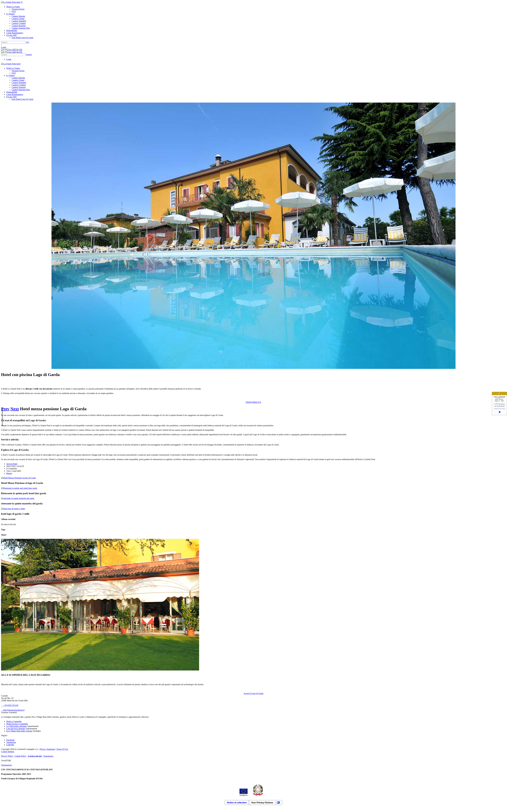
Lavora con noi (35, 756)
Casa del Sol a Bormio (15, 728)
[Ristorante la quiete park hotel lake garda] (19, 488)
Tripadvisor (11, 742)
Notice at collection (237, 802)
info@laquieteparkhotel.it (12, 710)
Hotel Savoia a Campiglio (17, 724)
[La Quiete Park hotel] (10, 2)
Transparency (6, 765)
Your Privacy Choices (262, 802)
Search (29, 54)
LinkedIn (10, 745)
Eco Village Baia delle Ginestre (19, 731)
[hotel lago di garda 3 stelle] (13, 509)
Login (3, 47)
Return (9, 473)
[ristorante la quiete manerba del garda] (17, 498)
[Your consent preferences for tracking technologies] (2, 417)
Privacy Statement (47, 749)
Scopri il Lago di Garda (253, 693)
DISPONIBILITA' (253, 402)
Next (14, 408)
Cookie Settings (7, 751)
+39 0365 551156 (9, 705)
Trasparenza (48, 756)
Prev (5, 408)
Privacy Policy (7, 756)
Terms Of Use (62, 749)
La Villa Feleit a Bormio (16, 726)
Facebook (10, 740)
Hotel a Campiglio (14, 721)
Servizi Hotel (11, 464)
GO (27, 42)
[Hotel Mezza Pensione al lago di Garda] (18, 478)
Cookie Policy (20, 756)
